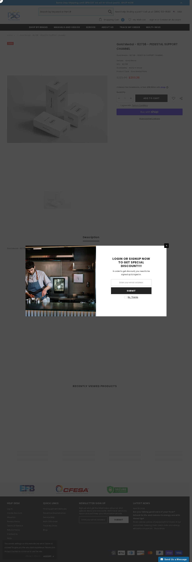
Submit (131, 290)
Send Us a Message (175, 559)
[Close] (166, 245)
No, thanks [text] (133, 297)
